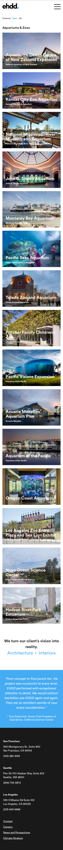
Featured (6, 18)
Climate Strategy (13, 838)
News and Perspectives (16, 832)
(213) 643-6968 (11, 809)
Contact (8, 821)
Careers (7, 827)
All (20, 18)
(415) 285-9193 (11, 756)
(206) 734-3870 (12, 783)
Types (14, 18)
